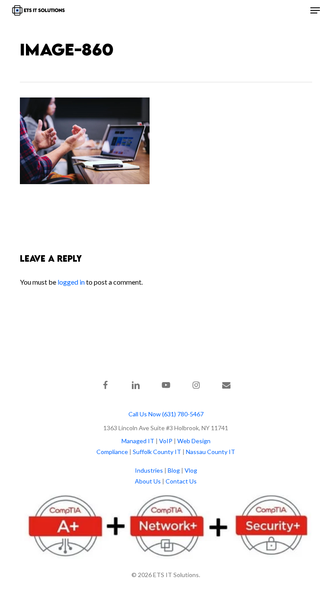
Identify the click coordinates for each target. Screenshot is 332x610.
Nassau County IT (210, 451)
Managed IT (137, 441)
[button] (315, 10)
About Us (148, 481)
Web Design (194, 441)
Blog (174, 470)
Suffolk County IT (157, 451)
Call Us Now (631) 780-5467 (166, 414)
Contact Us (181, 481)
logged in (71, 282)
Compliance (112, 451)
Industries (149, 470)
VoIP (165, 441)
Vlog (191, 470)
